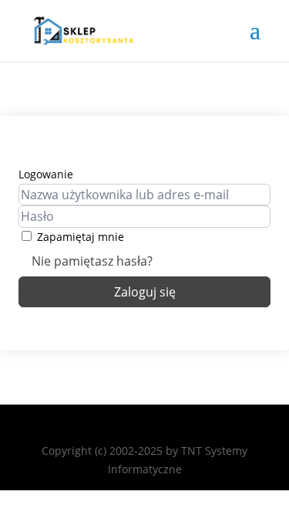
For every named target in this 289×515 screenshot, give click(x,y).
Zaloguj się (145, 291)
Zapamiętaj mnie (80, 236)
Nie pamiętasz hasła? (92, 260)
